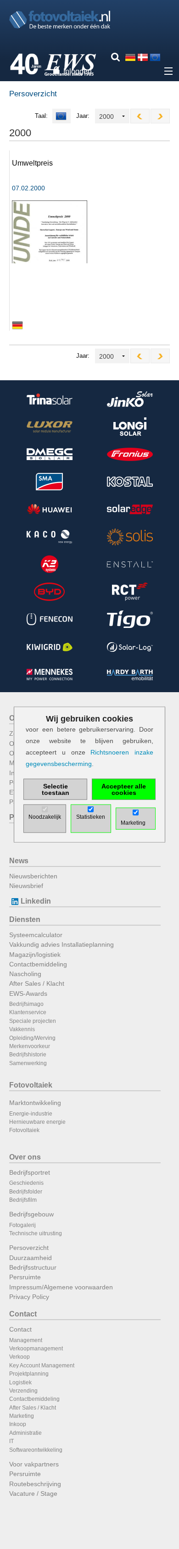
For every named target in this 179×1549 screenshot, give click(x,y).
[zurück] (140, 116)
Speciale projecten (32, 1021)
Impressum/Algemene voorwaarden (61, 1287)
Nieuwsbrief (26, 885)
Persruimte (25, 1277)
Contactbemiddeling (38, 964)
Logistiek (20, 1382)
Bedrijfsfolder (25, 1191)
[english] (155, 57)
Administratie (25, 1433)
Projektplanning (29, 1374)
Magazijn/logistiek (35, 954)
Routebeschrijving (35, 1484)
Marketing (21, 1416)
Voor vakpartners (34, 1464)
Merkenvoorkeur (29, 1046)
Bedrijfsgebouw (31, 1214)
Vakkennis (22, 1029)
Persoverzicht (29, 1247)
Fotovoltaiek (30, 1085)
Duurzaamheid (30, 1257)
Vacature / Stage (33, 1493)
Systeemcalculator (35, 934)
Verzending (23, 1391)
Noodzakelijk (44, 817)
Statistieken (90, 817)
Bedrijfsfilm (23, 1200)
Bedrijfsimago (26, 1004)
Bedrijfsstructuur (32, 1267)
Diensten (24, 919)
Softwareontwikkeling (35, 1450)
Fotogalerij (22, 1225)
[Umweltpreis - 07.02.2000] (49, 231)
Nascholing (25, 973)
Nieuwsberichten (33, 876)
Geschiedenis (26, 1183)
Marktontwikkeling (35, 1102)
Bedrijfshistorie (27, 1054)
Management (25, 1340)
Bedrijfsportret (29, 1172)
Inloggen (77, 71)
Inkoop (17, 1424)
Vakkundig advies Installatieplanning (61, 944)
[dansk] (142, 57)
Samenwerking (28, 1063)
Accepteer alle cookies (123, 789)
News (18, 861)
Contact (23, 1314)
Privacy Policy (29, 1296)
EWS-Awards (28, 993)
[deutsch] (130, 57)
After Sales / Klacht (36, 983)
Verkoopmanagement (36, 1348)
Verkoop (19, 1357)
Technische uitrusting (35, 1233)
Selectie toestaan (55, 789)
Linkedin (36, 901)
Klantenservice (27, 1012)
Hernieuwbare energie (37, 1122)
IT (11, 1441)
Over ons (25, 1157)
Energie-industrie (30, 1113)
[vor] (160, 116)
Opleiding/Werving (32, 1038)
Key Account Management (41, 1365)
